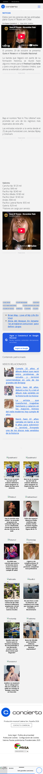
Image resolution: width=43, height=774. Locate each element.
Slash (36, 309)
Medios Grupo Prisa (21, 751)
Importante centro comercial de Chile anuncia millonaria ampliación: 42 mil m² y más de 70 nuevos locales (12, 605)
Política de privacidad (26, 735)
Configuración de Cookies (29, 738)
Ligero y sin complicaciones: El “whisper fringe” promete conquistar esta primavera (31, 564)
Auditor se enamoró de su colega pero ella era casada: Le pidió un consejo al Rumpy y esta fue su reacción (11, 687)
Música (19, 309)
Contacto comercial (21, 725)
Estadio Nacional (10, 305)
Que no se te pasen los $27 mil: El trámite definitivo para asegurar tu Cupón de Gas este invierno (11, 483)
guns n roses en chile (31, 305)
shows (28, 309)
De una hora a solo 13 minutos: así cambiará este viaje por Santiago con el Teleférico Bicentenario (31, 605)
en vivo (36, 302)
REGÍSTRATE (15, 2)
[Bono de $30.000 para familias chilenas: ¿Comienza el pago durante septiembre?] (31, 630)
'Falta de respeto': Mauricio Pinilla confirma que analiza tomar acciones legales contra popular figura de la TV (31, 523)
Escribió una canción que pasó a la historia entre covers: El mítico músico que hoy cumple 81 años (12, 565)
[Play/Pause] (39, 770)
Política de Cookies (10, 738)
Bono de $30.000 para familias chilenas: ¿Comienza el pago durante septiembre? (31, 644)
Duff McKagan (22, 302)
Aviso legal (12, 735)
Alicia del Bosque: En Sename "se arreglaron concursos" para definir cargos (23, 323)
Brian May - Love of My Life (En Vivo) (23, 316)
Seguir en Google (21, 348)
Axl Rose (7, 302)
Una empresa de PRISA (21, 746)
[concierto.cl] (9, 6)
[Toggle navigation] (39, 6)
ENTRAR (5, 2)
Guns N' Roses (9, 309)
